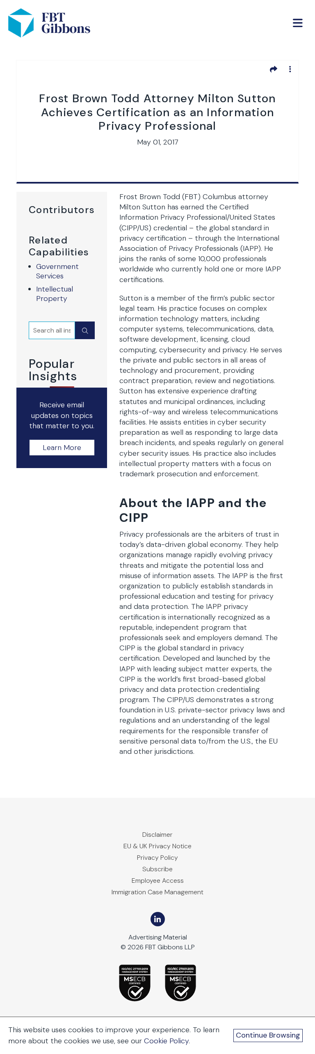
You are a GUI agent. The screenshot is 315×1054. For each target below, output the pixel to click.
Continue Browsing (268, 1035)
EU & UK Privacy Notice (157, 846)
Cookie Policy (166, 1041)
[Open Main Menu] (298, 23)
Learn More (62, 447)
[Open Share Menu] (273, 69)
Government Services (57, 271)
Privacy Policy (157, 857)
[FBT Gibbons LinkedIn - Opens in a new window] (158, 919)
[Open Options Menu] (290, 69)
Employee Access (158, 880)
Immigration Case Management (157, 892)
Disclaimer (157, 834)
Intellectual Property (54, 293)
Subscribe (157, 869)
